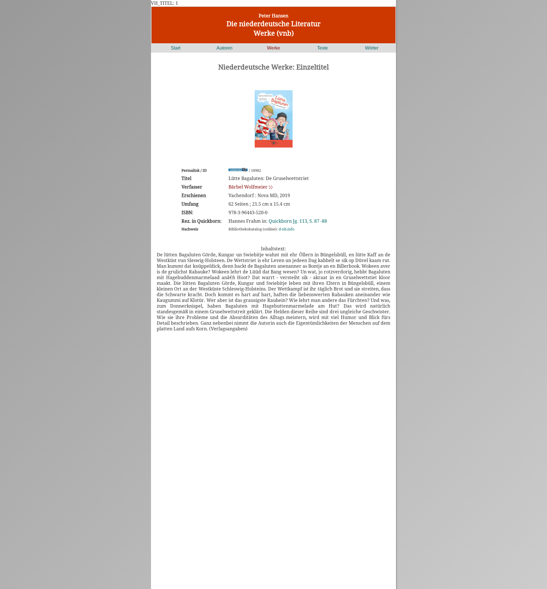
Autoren (224, 48)
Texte (322, 48)
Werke (273, 48)
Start (175, 48)
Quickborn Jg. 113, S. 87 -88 (298, 221)
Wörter (371, 48)
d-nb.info (287, 229)
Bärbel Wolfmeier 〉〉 (250, 187)
